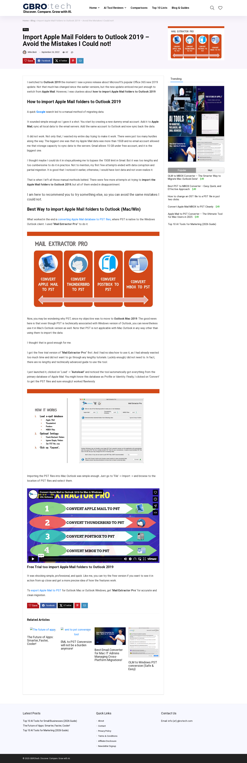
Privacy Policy (104, 731)
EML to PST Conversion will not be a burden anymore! (76, 645)
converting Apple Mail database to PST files (84, 219)
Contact (102, 726)
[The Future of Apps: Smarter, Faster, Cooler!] (42, 629)
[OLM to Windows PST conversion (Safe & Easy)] (143, 629)
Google (40, 111)
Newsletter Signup (107, 746)
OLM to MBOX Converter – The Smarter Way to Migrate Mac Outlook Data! (194, 177)
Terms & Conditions (107, 736)
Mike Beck (32, 52)
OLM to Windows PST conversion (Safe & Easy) (142, 666)
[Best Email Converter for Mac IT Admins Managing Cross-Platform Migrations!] (110, 629)
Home (93, 7)
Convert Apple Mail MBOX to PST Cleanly (190, 206)
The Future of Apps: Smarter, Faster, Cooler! (40, 640)
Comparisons (139, 7)
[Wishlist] (220, 8)
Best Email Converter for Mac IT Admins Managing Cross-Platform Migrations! (109, 655)
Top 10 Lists (159, 7)
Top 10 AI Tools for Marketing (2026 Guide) (192, 224)
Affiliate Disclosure (107, 741)
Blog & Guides (180, 7)
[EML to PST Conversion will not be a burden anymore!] (76, 629)
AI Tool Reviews (114, 7)
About (101, 721)
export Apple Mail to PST (46, 590)
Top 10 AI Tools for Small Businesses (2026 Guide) (50, 721)
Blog (33, 20)
